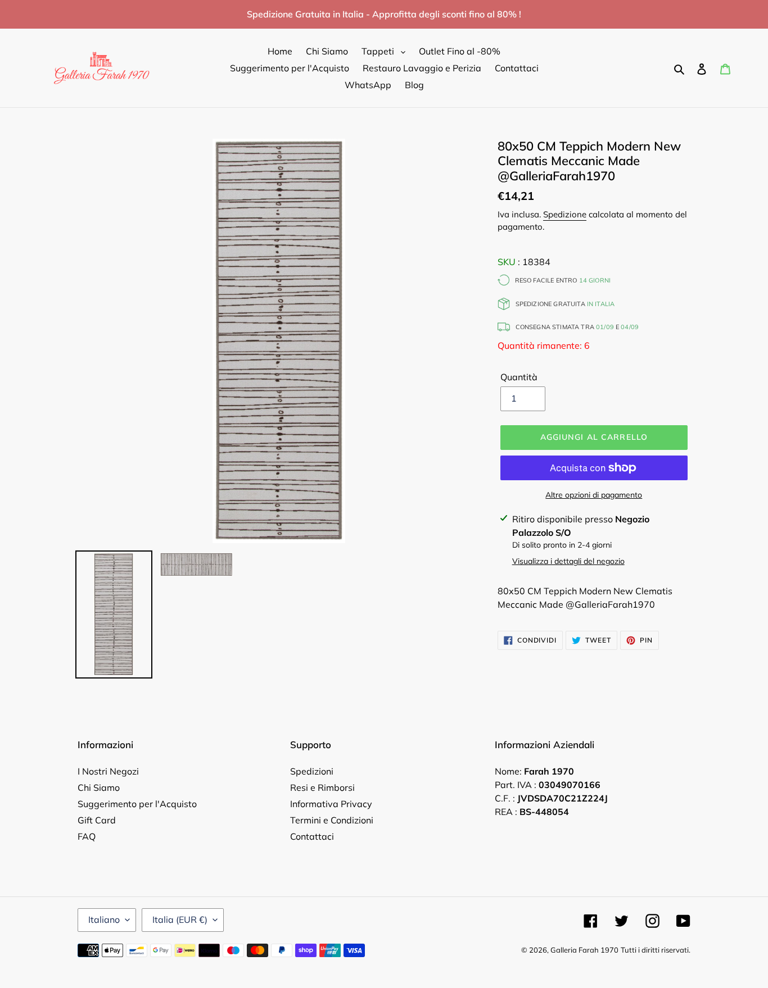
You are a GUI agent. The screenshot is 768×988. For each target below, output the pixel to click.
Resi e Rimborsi (322, 787)
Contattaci (312, 836)
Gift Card (97, 820)
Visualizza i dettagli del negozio (568, 561)
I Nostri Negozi (108, 771)
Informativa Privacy (331, 803)
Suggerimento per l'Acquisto (137, 803)
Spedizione (564, 214)
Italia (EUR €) (179, 919)
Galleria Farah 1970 (584, 949)
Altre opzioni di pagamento (593, 495)
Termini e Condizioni (331, 820)
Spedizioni (311, 771)
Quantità (518, 377)
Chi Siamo (99, 787)
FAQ (87, 836)
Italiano (104, 919)
